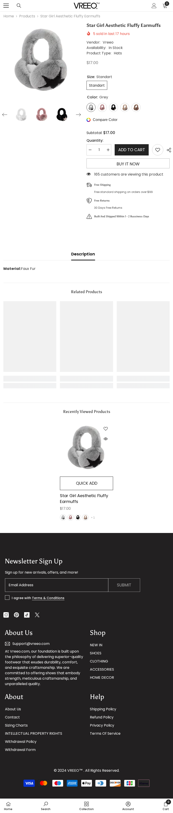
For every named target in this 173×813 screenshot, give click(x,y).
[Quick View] (106, 439)
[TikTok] (27, 615)
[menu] (6, 5)
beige (85, 517)
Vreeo (108, 42)
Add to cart (131, 150)
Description (83, 254)
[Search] (19, 5)
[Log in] (154, 5)
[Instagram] (6, 615)
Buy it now (128, 164)
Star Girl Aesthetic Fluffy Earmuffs (84, 498)
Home (8, 16)
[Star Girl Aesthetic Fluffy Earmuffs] (86, 447)
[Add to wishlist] (157, 149)
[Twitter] (37, 615)
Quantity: (94, 140)
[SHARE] (167, 150)
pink (70, 517)
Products (27, 16)
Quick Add (86, 483)
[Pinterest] (16, 615)
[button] (4, 114)
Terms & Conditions (48, 598)
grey (63, 517)
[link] (29, 379)
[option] (41, 60)
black (78, 517)
